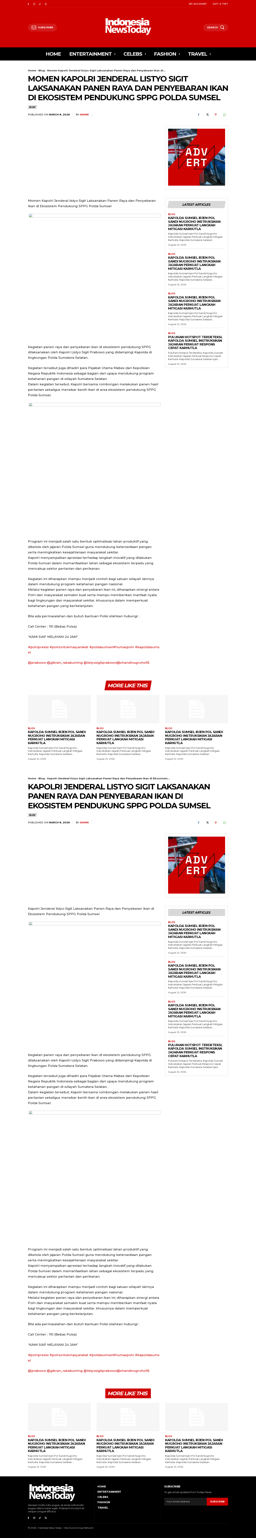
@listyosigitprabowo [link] (100, 662)
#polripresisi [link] (38, 647)
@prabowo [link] (37, 662)
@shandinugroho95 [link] (133, 662)
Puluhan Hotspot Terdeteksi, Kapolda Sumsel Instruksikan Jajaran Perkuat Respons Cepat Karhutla (195, 342)
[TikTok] (40, 4)
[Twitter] (46, 4)
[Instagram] (34, 4)
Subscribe (217, 1501)
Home (32, 70)
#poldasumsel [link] (101, 647)
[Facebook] (28, 4)
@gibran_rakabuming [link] (65, 662)
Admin (84, 114)
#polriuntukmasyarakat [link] (68, 647)
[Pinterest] (215, 114)
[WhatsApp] (224, 114)
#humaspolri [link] (123, 647)
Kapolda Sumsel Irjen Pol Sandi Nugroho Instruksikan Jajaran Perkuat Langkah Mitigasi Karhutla (194, 223)
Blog (41, 70)
